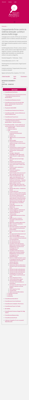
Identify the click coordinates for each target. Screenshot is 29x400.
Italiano (10, 2)
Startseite (4, 26)
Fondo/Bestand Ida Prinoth (11, 317)
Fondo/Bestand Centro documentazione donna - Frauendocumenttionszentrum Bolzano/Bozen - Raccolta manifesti (15, 121)
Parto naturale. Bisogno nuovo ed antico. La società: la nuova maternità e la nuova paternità (18, 238)
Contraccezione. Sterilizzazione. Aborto (17, 150)
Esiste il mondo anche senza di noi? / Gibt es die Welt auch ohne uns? (18, 173)
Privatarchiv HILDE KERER (10, 108)
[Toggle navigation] (14, 22)
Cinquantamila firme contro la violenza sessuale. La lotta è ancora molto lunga (17, 143)
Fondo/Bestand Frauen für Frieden (12, 306)
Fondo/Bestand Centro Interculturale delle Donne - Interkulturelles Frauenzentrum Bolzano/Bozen (14, 104)
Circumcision (24, 76)
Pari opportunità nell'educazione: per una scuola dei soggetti (18, 234)
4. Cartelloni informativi (12, 293)
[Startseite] (14, 11)
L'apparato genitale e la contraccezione (15, 213)
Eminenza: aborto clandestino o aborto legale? (17, 167)
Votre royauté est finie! (15, 289)
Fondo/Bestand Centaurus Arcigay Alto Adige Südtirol (15, 311)
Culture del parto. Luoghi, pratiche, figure (17, 156)
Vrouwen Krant (13, 290)
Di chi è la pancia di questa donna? (17, 163)
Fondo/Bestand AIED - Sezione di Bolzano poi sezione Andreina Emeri (15, 113)
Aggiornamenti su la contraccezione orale (17, 138)
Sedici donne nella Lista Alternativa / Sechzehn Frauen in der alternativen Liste (18, 266)
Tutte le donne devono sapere (16, 279)
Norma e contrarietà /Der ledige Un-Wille (17, 231)
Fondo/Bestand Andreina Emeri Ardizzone (14, 110)
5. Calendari (9, 295)
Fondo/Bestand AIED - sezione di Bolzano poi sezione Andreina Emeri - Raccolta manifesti (15, 125)
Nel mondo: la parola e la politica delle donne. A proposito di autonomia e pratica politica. (18, 228)
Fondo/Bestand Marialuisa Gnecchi (12, 100)
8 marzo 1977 (13, 136)
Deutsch (4, 2)
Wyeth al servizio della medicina (17, 292)
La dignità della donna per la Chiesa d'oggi (17, 216)
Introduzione (10, 296)
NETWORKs (7, 308)
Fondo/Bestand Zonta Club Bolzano (13, 301)
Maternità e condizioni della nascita (17, 222)
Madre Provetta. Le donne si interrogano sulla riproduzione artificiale (16, 219)
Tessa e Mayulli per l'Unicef (15, 277)
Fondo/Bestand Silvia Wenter (11, 298)
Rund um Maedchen (14, 263)
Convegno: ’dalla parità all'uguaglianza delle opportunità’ (17, 153)
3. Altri (8, 130)
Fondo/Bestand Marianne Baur (12, 315)
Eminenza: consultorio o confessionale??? (15, 170)
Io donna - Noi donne (14, 208)
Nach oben (15, 77)
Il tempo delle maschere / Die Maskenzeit (16, 206)
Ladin (15, 2)
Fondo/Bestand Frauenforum (11, 117)
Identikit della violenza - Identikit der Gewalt (18, 189)
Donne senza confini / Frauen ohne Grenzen (17, 165)
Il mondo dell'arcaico (14, 191)
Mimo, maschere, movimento (16, 224)
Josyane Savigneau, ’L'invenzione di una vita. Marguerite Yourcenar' (17, 210)
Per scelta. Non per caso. (15, 241)
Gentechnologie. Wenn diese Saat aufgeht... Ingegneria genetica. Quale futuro (18, 185)
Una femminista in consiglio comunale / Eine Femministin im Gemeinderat (17, 282)
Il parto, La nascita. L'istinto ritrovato (18, 193)
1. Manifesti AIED (11, 127)
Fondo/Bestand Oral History (11, 92)
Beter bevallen (6, 76)
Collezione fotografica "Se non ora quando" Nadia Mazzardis (14, 320)
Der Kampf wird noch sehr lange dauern (17, 159)
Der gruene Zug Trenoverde (16, 161)
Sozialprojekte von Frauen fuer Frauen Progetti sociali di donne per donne (17, 275)
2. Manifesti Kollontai (12, 129)
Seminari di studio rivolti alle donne (17, 269)
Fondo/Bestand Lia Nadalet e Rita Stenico (14, 304)
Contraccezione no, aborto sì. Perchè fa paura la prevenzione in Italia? (18, 148)
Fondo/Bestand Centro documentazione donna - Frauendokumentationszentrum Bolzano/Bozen (15, 96)
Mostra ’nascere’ (13, 225)
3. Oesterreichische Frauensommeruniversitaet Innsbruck (16, 133)
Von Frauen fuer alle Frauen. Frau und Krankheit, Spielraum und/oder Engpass (18, 286)
